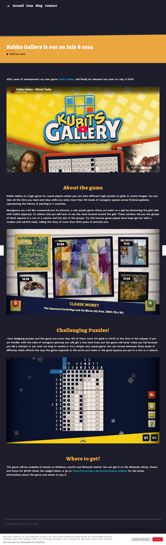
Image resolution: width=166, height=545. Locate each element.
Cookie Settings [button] (141, 539)
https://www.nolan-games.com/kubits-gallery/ (99, 470)
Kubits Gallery (66, 79)
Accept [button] (157, 539)
